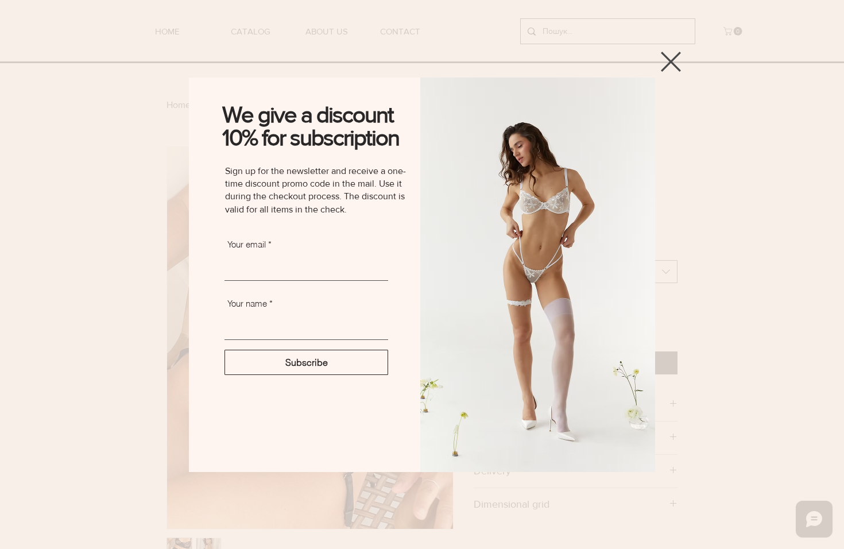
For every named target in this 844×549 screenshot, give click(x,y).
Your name (247, 303)
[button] (671, 61)
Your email (246, 244)
